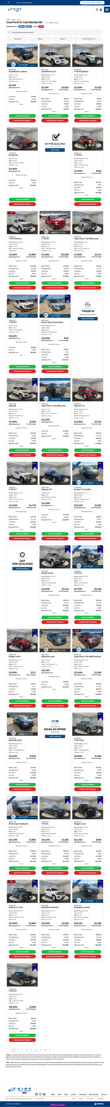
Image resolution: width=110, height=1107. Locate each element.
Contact (104, 1094)
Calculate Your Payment (22, 120)
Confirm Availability (22, 116)
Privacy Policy (90, 1098)
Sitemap (80, 1098)
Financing (82, 1094)
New (59, 1094)
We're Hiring (93, 1094)
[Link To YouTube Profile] (40, 1094)
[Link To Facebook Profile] (37, 1094)
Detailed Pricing (21, 91)
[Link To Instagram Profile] (44, 1094)
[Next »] (49, 1050)
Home (53, 1094)
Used (66, 1094)
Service (73, 1094)
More (21, 104)
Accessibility (100, 1098)
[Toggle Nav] (107, 10)
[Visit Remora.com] (99, 1104)
